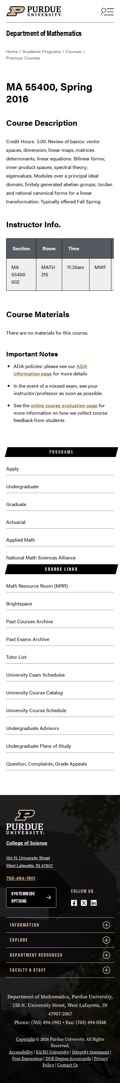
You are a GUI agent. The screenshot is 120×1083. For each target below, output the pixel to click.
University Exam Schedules (35, 674)
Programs (61, 452)
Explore (19, 940)
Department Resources (36, 955)
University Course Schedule (36, 710)
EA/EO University (52, 1052)
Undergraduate (22, 486)
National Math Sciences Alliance (41, 557)
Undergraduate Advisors (32, 728)
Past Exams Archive (27, 639)
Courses (74, 51)
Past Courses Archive (29, 621)
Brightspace (19, 603)
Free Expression (27, 1059)
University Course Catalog (34, 692)
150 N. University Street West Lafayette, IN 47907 (29, 861)
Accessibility (21, 1052)
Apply (12, 468)
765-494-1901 (20, 877)
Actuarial (16, 521)
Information (24, 925)
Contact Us (67, 1065)
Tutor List (16, 656)
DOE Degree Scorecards (68, 1059)
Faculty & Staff (28, 970)
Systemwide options (23, 897)
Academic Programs (41, 51)
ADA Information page (50, 370)
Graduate (16, 504)
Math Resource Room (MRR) (37, 585)
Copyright (25, 1039)
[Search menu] (106, 11)
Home (12, 51)
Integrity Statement (90, 1052)
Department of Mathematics (44, 32)
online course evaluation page (64, 405)
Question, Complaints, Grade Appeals (46, 763)
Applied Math (20, 539)
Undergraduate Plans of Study (38, 745)
